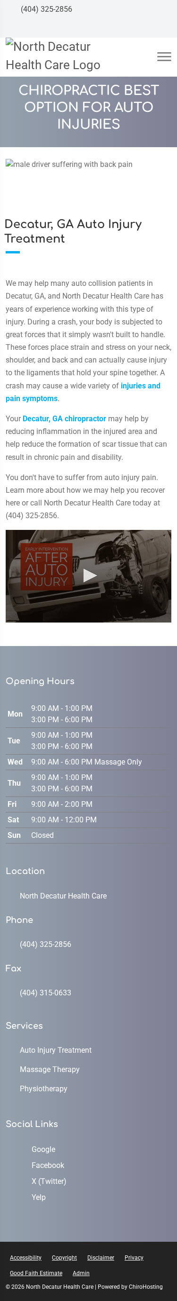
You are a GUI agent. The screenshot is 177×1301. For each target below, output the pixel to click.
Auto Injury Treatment (56, 1050)
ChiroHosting (146, 1287)
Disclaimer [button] (100, 1257)
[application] (88, 576)
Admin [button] (81, 1273)
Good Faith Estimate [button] (36, 1273)
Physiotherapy (43, 1088)
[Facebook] (127, 28)
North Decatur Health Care (63, 895)
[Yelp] (163, 28)
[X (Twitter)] (145, 28)
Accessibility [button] (26, 1257)
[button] (88, 575)
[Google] (109, 28)
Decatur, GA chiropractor (64, 418)
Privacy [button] (134, 1257)
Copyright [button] (64, 1257)
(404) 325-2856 (45, 9)
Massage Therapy (50, 1069)
